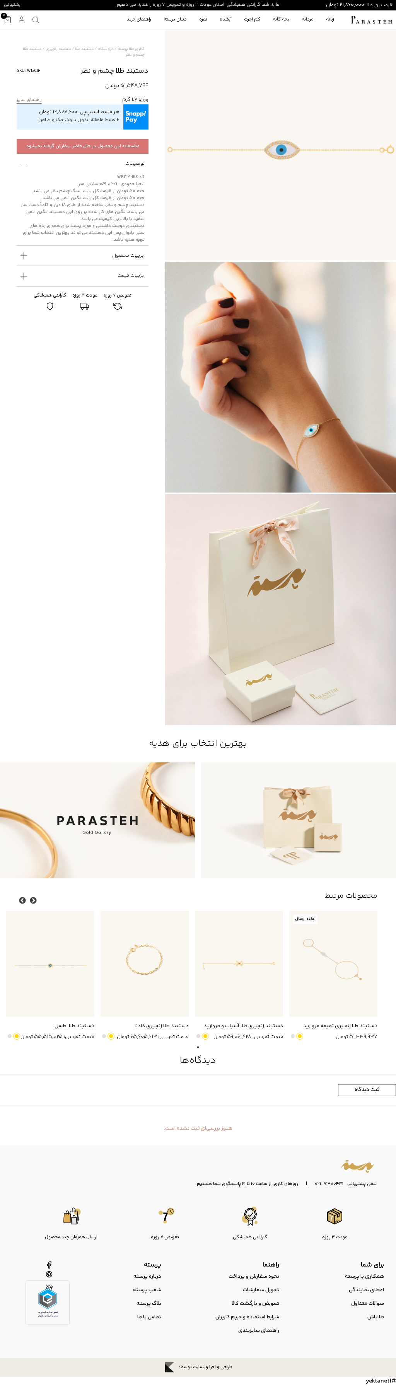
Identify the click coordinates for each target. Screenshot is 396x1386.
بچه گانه (281, 19)
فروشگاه (106, 49)
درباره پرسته (147, 1276)
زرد (299, 1036)
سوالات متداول (367, 1303)
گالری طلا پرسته (131, 49)
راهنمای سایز (29, 100)
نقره (203, 19)
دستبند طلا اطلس (74, 1026)
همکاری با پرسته (364, 1276)
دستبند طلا (84, 49)
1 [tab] (198, 1047)
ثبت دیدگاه (367, 1090)
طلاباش (375, 1317)
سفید (292, 1036)
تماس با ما (149, 1317)
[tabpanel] (330, 976)
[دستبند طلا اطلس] (50, 964)
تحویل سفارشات (261, 1290)
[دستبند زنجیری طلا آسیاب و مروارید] (239, 964)
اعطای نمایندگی (366, 1290)
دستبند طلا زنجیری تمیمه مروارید (340, 1026)
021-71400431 (329, 1184)
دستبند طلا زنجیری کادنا (162, 1026)
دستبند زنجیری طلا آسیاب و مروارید (243, 1026)
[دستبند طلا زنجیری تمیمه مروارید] (333, 964)
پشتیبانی (12, 5)
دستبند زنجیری (58, 49)
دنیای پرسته (175, 19)
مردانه (308, 19)
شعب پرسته (147, 1290)
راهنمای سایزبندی (258, 1330)
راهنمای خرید (138, 19)
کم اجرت (252, 19)
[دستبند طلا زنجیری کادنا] (145, 964)
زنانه (330, 19)
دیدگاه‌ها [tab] (198, 1061)
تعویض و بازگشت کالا (255, 1303)
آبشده (226, 19)
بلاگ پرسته (149, 1303)
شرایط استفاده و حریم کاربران (247, 1317)
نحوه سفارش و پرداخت (254, 1276)
